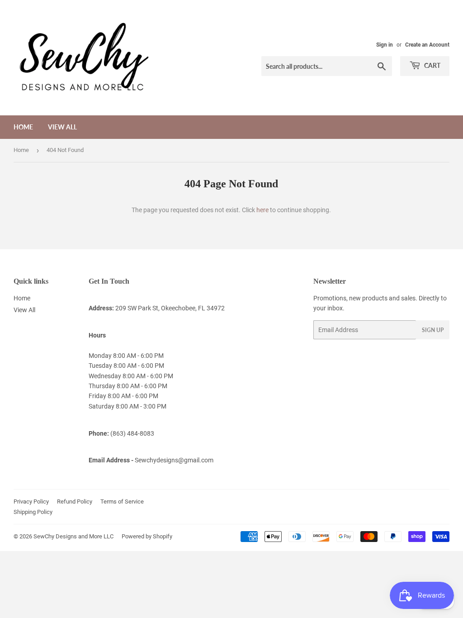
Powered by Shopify (147, 536)
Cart (431, 65)
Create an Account (427, 45)
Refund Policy (74, 501)
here (262, 210)
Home (23, 127)
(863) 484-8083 (132, 433)
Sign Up (433, 330)
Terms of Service (122, 501)
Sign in (384, 45)
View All (62, 127)
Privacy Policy (31, 501)
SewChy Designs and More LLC (73, 536)
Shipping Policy (33, 512)
